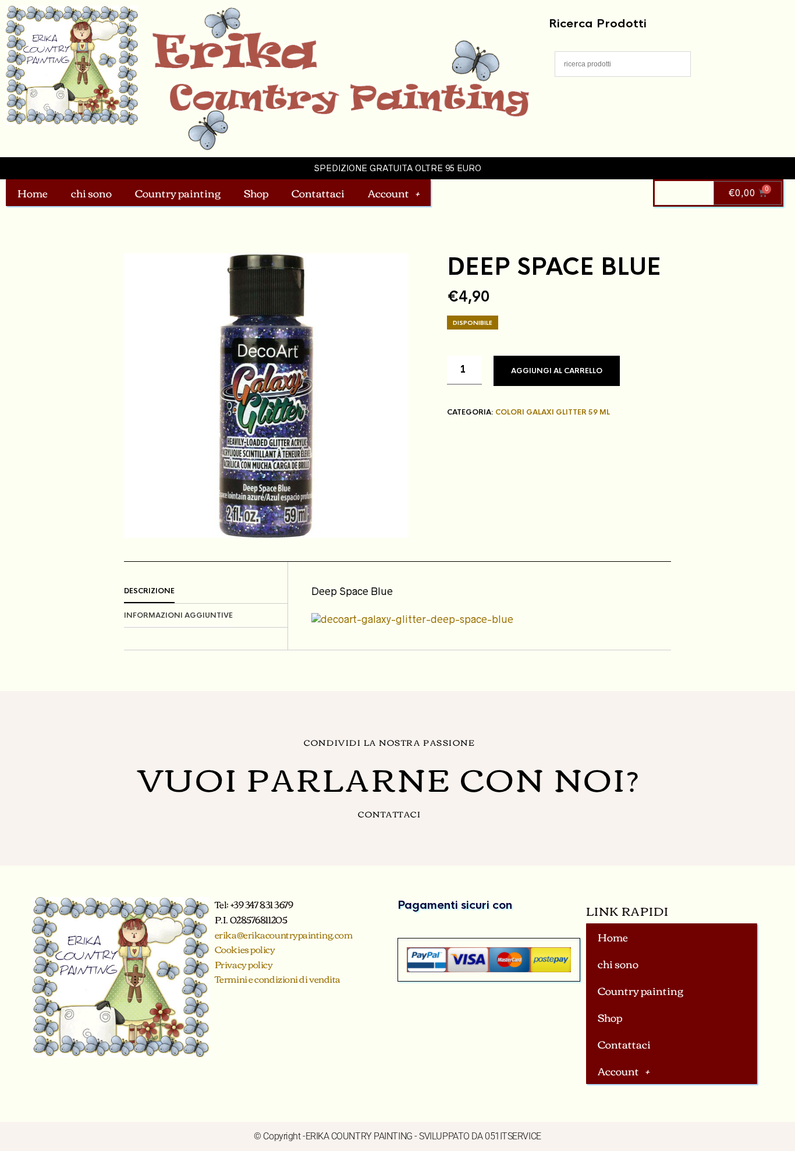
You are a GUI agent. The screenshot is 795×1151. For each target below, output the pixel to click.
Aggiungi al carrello (556, 371)
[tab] (206, 591)
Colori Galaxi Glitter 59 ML (552, 412)
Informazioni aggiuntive (178, 615)
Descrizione (149, 591)
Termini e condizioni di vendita (277, 978)
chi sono (91, 193)
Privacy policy (244, 964)
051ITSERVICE (513, 1136)
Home (32, 193)
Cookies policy (245, 949)
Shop (256, 193)
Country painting (178, 193)
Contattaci (318, 193)
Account (388, 193)
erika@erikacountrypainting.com (284, 934)
